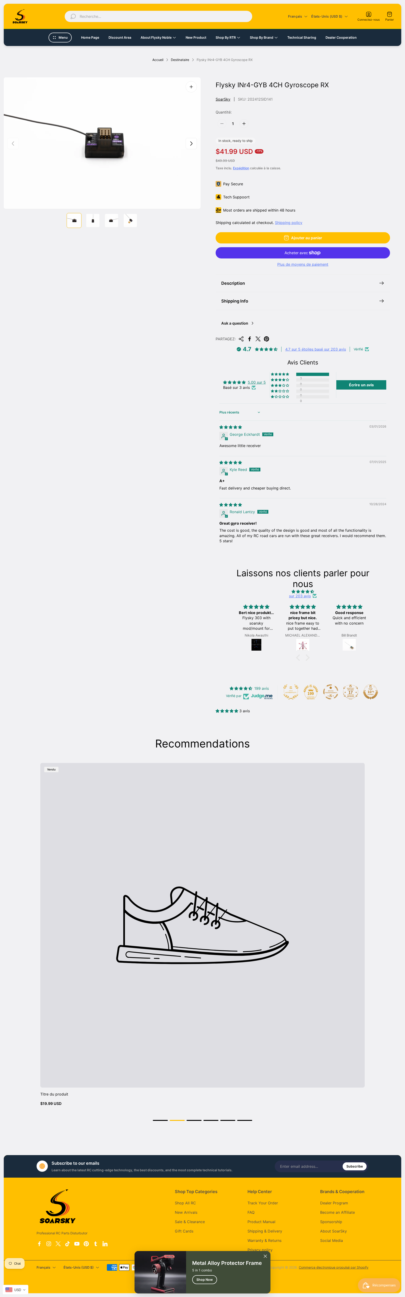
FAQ (251, 1212)
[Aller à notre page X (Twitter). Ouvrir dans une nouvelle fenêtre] (58, 1244)
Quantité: (224, 112)
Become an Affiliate (337, 1212)
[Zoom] (191, 86)
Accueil (157, 60)
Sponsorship (331, 1221)
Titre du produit (54, 1094)
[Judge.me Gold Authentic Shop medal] (290, 691)
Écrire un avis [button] (361, 385)
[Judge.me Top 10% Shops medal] (370, 691)
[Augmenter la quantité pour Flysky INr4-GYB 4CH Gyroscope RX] (244, 123)
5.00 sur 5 (257, 382)
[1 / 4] (74, 220)
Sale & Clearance (190, 1221)
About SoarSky (333, 1231)
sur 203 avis (300, 596)
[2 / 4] (92, 220)
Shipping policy (288, 222)
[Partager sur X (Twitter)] (258, 339)
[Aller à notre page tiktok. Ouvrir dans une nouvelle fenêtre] (67, 1244)
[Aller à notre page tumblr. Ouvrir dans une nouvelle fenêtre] (95, 1244)
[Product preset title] (202, 925)
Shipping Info (234, 301)
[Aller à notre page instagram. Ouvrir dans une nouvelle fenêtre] (49, 1244)
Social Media (331, 1240)
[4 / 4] (130, 220)
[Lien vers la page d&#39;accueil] (58, 1206)
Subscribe (354, 1166)
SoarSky (223, 99)
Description (233, 283)
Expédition (241, 168)
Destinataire (180, 60)
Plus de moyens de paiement (302, 264)
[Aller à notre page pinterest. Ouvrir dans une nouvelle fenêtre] (86, 1244)
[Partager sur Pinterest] (266, 339)
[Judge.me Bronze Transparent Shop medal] (330, 691)
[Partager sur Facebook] (249, 339)
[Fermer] (265, 1256)
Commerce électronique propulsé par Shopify (333, 1267)
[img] (230, 427)
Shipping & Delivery (265, 1231)
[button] (280, 374)
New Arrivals (186, 1212)
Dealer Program (334, 1203)
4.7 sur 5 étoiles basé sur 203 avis (315, 349)
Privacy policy (260, 1250)
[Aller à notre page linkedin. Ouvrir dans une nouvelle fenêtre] (105, 1244)
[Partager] (241, 339)
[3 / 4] (111, 220)
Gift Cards (184, 1231)
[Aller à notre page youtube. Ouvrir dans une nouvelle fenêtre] (77, 1244)
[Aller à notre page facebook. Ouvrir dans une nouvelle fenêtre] (39, 1244)
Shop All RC (185, 1203)
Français (295, 16)
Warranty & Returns (264, 1240)
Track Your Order (263, 1203)
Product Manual (261, 1221)
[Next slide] (191, 143)
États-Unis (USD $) (326, 16)
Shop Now (204, 1279)
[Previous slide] (13, 143)
